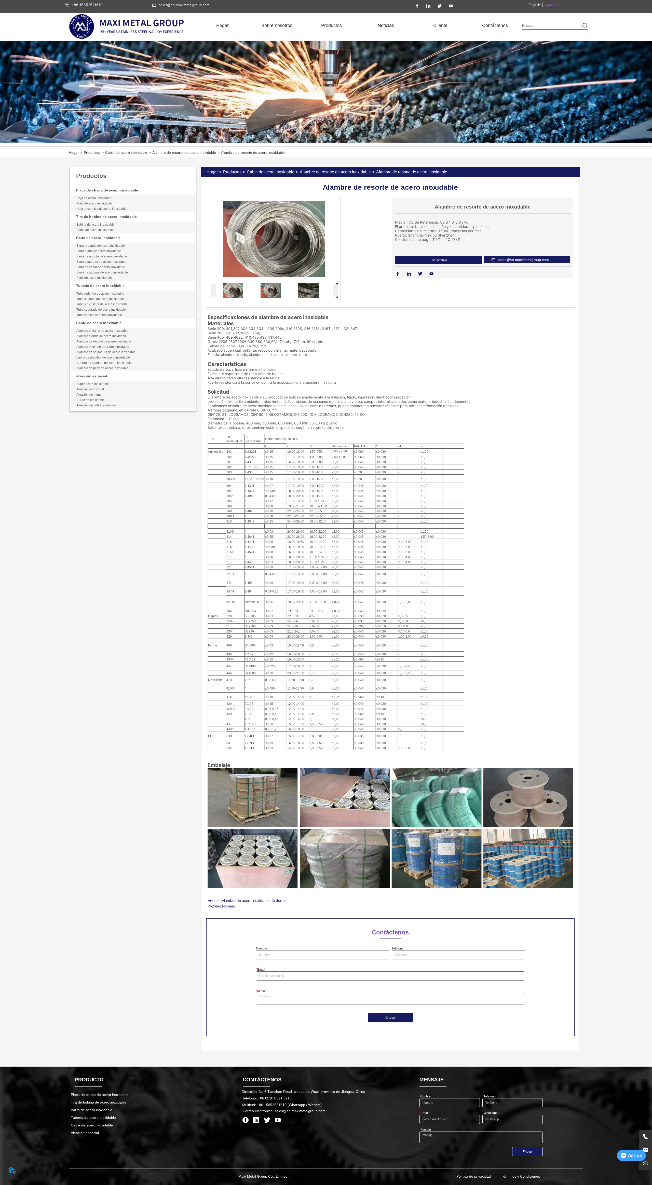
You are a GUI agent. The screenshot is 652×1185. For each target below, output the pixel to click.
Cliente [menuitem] (440, 25)
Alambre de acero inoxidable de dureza (255, 900)
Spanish (552, 5)
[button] (276, 25)
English (534, 5)
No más (228, 906)
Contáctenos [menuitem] (495, 25)
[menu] (358, 25)
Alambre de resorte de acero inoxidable (184, 152)
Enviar (390, 1017)
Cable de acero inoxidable (126, 152)
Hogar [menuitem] (222, 25)
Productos (92, 152)
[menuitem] (277, 25)
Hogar (74, 152)
